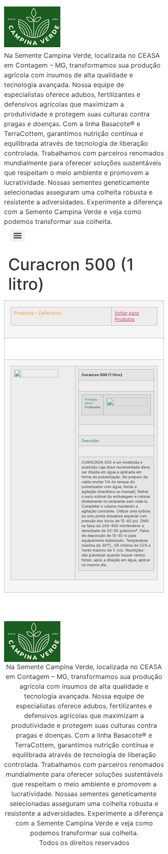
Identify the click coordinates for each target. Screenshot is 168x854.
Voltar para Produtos (127, 316)
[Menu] (17, 236)
